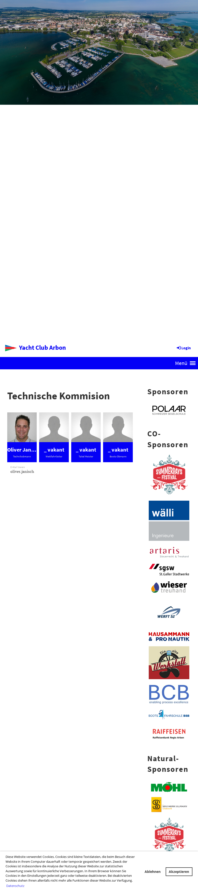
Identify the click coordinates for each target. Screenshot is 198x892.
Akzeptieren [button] (179, 871)
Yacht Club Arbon (42, 347)
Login (186, 347)
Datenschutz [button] (15, 886)
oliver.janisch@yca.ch (29, 471)
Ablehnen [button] (153, 871)
